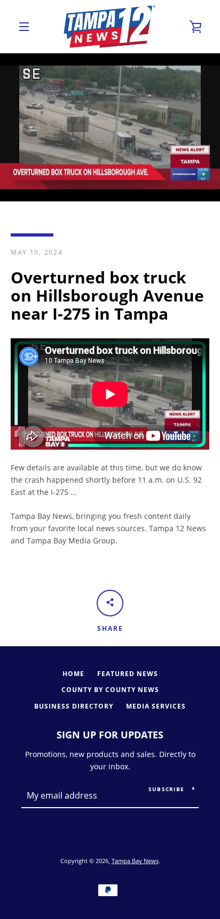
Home (73, 673)
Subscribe (166, 789)
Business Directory (73, 706)
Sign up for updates (110, 734)
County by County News (110, 689)
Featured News (127, 673)
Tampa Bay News (135, 861)
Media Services (156, 706)
